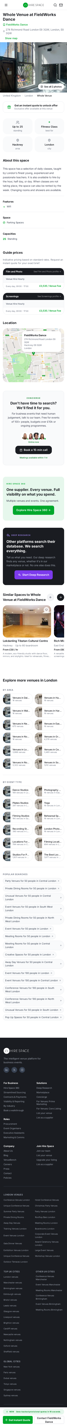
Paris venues (10, 1372)
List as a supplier (44, 1117)
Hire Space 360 (11, 1088)
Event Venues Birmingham (48, 1304)
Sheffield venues (11, 1351)
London (29, 95)
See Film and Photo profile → (47, 271)
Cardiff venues (10, 1328)
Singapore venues (12, 1389)
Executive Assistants (14, 1132)
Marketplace (42, 1092)
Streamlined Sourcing (15, 1092)
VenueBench (10, 1159)
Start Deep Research (35, 574)
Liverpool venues (12, 1317)
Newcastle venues (12, 1334)
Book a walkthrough (14, 1110)
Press (6, 1168)
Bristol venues (10, 1300)
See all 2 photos (53, 86)
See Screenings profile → (49, 296)
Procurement (10, 1124)
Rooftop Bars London (45, 1217)
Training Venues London (15, 1228)
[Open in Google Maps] (33, 355)
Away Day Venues (12, 1223)
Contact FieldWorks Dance (49, 1419)
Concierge (41, 1097)
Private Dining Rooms (14, 1217)
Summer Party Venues (14, 1211)
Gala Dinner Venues (13, 1243)
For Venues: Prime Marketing (45, 1102)
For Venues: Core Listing (48, 1108)
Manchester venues (13, 1282)
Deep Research (44, 1088)
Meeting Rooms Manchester (49, 1290)
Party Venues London (45, 1211)
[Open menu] (6, 5)
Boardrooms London (44, 1228)
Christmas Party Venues (46, 1205)
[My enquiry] (60, 5)
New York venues (12, 1366)
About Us (8, 1150)
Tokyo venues (10, 1384)
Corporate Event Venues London (46, 1235)
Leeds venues (10, 1305)
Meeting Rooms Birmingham (49, 1309)
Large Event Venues (44, 1250)
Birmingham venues (13, 1288)
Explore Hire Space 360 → (33, 510)
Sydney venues (11, 1395)
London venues (11, 1277)
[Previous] (50, 597)
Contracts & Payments (15, 1097)
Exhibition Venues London (16, 1250)
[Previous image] (7, 621)
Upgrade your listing (46, 1159)
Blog (6, 1155)
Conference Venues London (17, 1200)
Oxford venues (10, 1346)
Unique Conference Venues (16, 1205)
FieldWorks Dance (17, 24)
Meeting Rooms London (46, 1223)
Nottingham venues (13, 1340)
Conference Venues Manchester (45, 1278)
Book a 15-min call (36, 450)
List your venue (44, 1113)
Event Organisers (12, 1128)
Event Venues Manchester (48, 1284)
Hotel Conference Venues (47, 1200)
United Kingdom (12, 95)
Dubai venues (10, 1378)
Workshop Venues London (47, 1256)
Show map (11, 38)
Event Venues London (14, 1235)
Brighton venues (11, 1323)
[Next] (60, 597)
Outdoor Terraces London (16, 1262)
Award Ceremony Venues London (47, 1243)
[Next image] (46, 621)
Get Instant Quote (19, 1420)
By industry (9, 1106)
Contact (8, 1173)
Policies (7, 1177)
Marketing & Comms (14, 1137)
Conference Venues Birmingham (45, 1297)
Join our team (43, 1150)
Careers (8, 1164)
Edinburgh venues (12, 1294)
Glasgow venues (11, 1311)
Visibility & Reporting (14, 1101)
